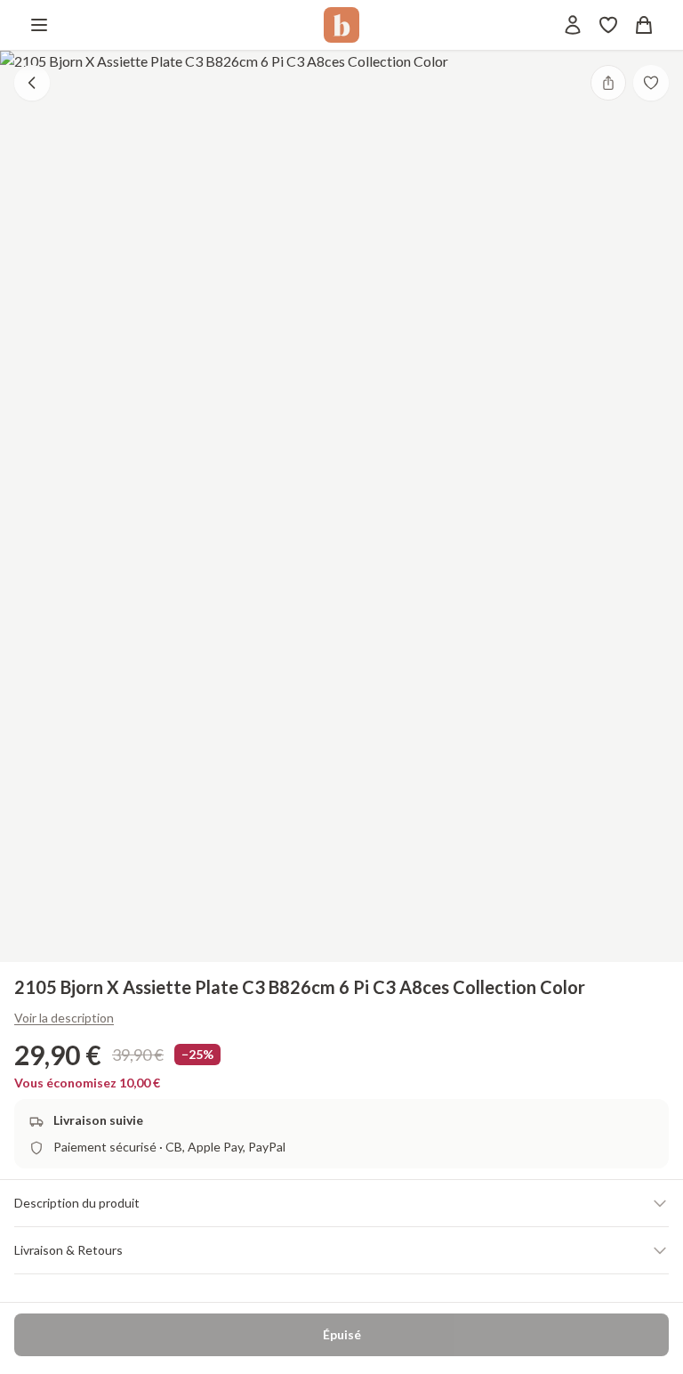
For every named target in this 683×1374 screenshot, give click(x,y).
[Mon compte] (573, 25)
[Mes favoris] (608, 25)
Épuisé (342, 1334)
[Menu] (39, 25)
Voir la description (64, 1017)
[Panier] (644, 25)
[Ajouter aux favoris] (651, 83)
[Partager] (608, 83)
